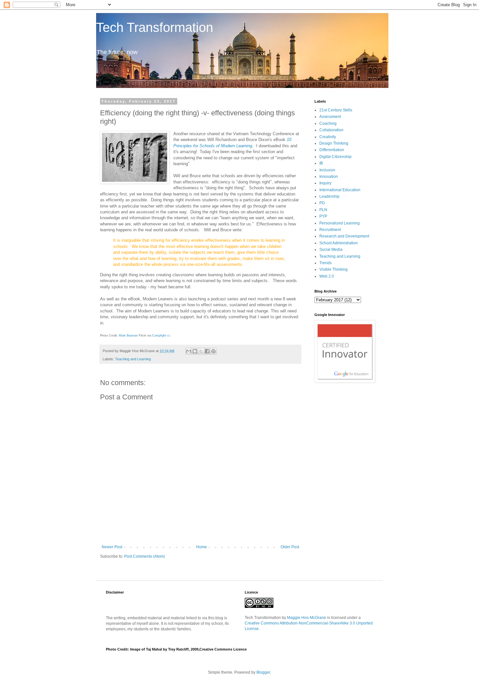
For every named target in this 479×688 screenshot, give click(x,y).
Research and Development (344, 236)
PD (322, 203)
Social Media (330, 249)
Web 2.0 (326, 276)
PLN (323, 210)
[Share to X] (201, 351)
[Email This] (188, 351)
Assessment (330, 116)
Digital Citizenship (335, 156)
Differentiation (331, 150)
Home (201, 547)
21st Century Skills (335, 110)
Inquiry (325, 183)
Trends (325, 263)
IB (321, 163)
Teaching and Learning (133, 359)
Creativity (327, 137)
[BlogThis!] (195, 351)
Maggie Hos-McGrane (306, 617)
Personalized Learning (339, 223)
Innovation (328, 176)
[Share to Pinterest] (213, 351)
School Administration (338, 243)
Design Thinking (333, 143)
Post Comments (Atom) (144, 556)
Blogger (263, 672)
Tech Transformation (154, 27)
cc (168, 335)
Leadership (329, 196)
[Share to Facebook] (207, 351)
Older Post (290, 547)
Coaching (328, 123)
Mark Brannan (128, 335)
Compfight (159, 335)
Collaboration (331, 130)
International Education (339, 190)
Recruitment (330, 229)
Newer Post (112, 547)
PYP (323, 216)
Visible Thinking (333, 269)
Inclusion (327, 170)
